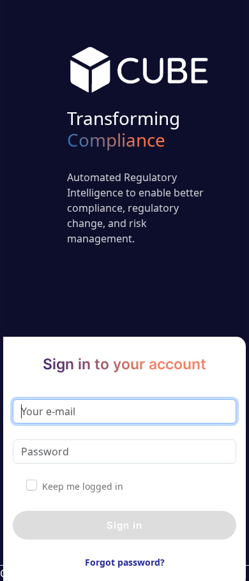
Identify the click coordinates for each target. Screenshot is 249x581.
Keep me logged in (82, 486)
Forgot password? (125, 562)
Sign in (124, 525)
